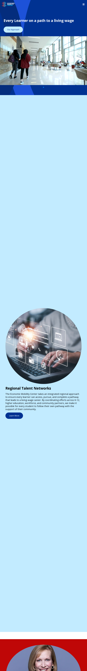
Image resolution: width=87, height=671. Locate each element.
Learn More (14, 415)
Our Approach (13, 29)
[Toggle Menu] (83, 4)
